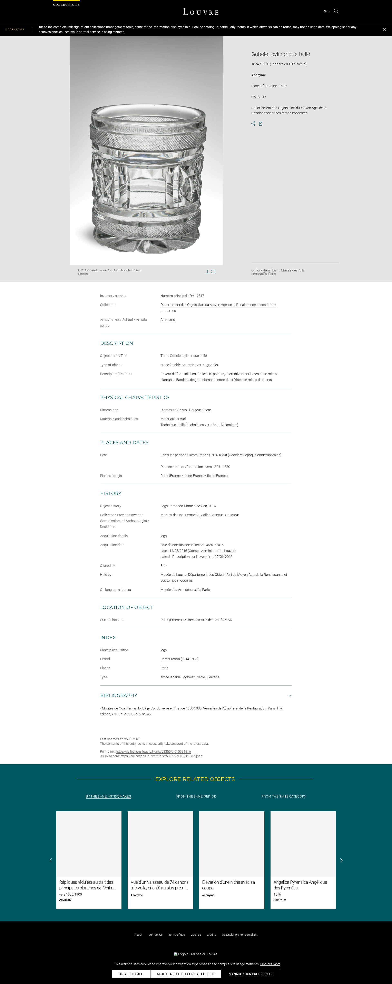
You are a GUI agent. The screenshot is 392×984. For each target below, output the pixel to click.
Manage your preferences (251, 974)
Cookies (196, 934)
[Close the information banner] (384, 29)
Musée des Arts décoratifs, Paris (185, 590)
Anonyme (258, 75)
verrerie (213, 677)
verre (201, 677)
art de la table (170, 677)
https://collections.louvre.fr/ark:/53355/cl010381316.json (161, 756)
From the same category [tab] (284, 796)
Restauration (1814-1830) (179, 659)
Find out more (270, 964)
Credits (211, 934)
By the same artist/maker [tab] (108, 796)
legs (163, 650)
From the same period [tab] (196, 796)
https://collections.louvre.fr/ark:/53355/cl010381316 (153, 751)
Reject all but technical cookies (185, 974)
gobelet (189, 677)
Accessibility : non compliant (240, 934)
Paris (164, 668)
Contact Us (155, 934)
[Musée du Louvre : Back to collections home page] (200, 11)
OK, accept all (131, 974)
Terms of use (177, 934)
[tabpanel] (196, 860)
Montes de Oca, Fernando (179, 515)
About (138, 934)
